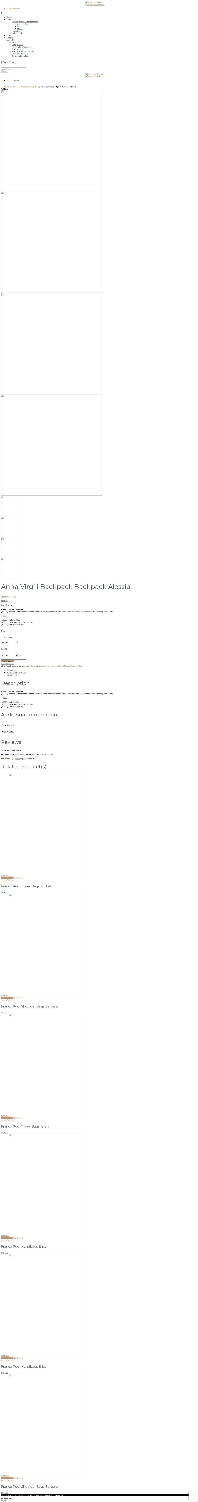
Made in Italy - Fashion (73, 666)
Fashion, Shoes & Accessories (18, 87)
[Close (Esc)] (2, 1498)
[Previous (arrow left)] (2, 1500)
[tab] (101, 670)
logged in (16, 758)
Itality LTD (58, 1495)
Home (3, 87)
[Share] (5, 1498)
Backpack (39, 87)
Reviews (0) (12, 675)
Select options (7, 878)
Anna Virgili (12, 597)
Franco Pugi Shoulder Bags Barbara (29, 1006)
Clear (20, 655)
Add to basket (7, 661)
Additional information (16, 672)
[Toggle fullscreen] (7, 1498)
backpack (54, 666)
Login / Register (13, 9)
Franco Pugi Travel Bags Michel (26, 886)
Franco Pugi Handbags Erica (24, 1246)
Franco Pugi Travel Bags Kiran (25, 1126)
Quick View (18, 878)
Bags (33, 87)
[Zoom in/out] (10, 1498)
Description (11, 670)
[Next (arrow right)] (5, 1500)
